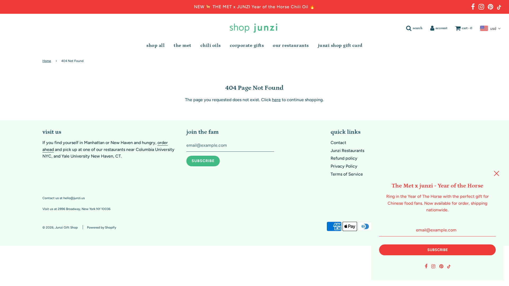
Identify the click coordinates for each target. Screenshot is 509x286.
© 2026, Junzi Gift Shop (60, 227)
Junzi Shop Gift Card (340, 45)
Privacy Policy (344, 166)
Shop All (155, 45)
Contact (338, 142)
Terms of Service (347, 174)
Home (46, 61)
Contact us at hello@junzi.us (63, 198)
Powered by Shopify (101, 227)
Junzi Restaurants (347, 150)
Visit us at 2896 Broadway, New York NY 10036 (76, 209)
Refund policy (344, 158)
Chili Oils (210, 45)
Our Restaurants (291, 45)
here (276, 99)
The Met (182, 45)
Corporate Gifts (247, 45)
